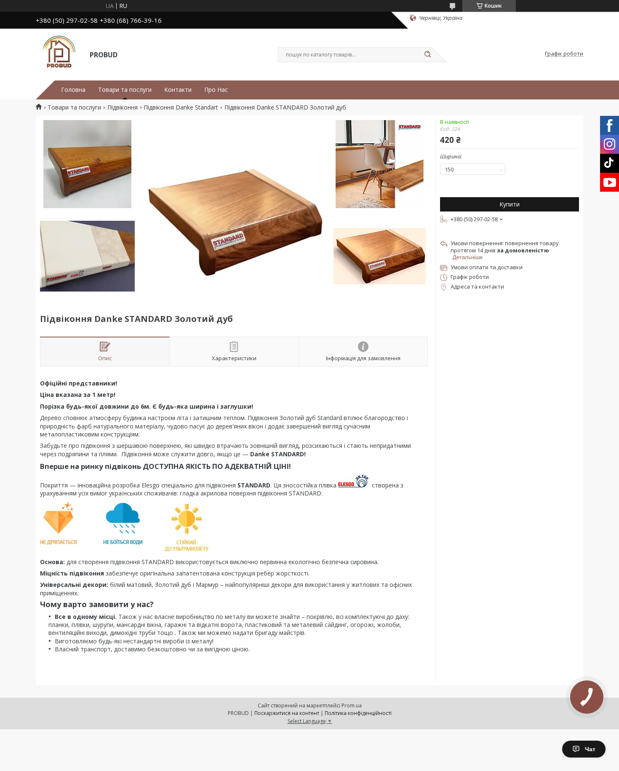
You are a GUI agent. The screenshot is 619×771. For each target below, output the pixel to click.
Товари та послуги (125, 90)
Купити (509, 204)
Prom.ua (352, 705)
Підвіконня (122, 107)
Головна (73, 90)
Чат (590, 749)
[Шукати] (427, 54)
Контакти (178, 90)
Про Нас (216, 90)
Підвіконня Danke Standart (181, 107)
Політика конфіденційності (358, 713)
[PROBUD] (59, 54)
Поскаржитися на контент (286, 713)
